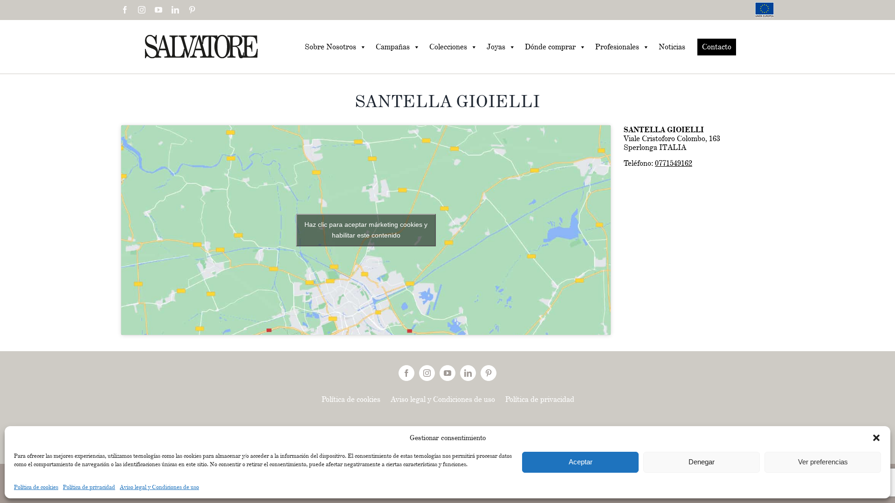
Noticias (672, 46)
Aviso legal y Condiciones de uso (159, 486)
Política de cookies (36, 486)
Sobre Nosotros (330, 46)
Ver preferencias (823, 462)
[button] (876, 437)
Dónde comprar (550, 46)
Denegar (701, 462)
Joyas (496, 46)
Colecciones (448, 46)
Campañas (393, 46)
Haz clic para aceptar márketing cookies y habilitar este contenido (365, 230)
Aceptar (580, 462)
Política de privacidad (89, 486)
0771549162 (673, 163)
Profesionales (617, 46)
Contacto (716, 46)
